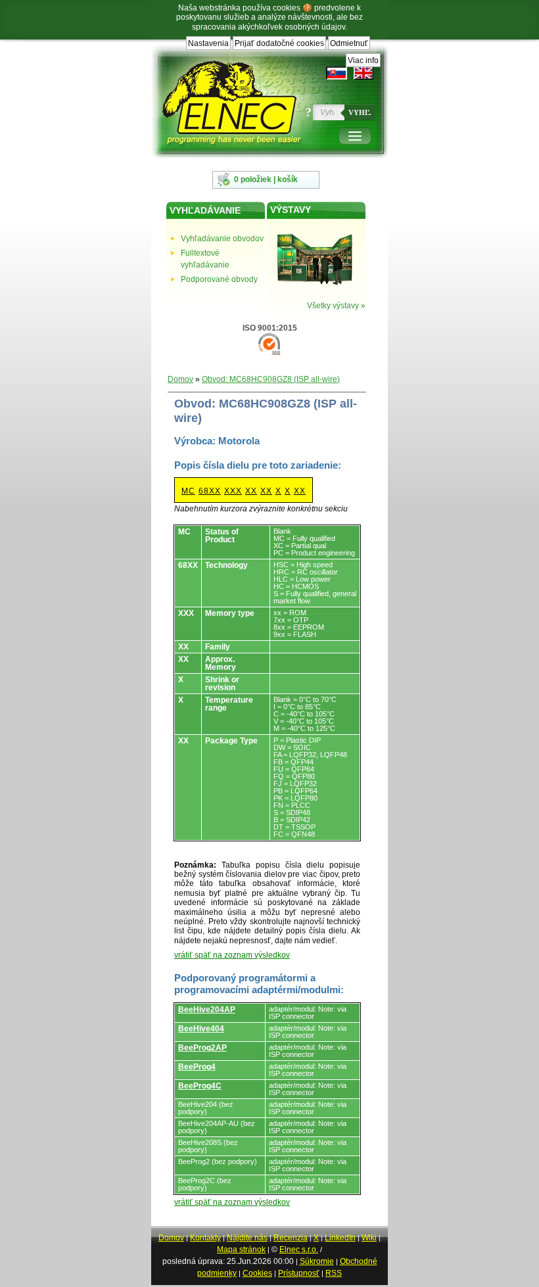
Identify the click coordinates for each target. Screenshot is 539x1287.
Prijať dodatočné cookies (279, 43)
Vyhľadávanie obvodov (222, 238)
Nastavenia (208, 43)
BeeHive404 (201, 1028)
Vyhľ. (359, 112)
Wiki (369, 1237)
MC (188, 491)
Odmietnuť (349, 43)
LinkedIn (340, 1237)
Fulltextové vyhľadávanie (205, 258)
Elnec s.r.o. (298, 1249)
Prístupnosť (298, 1273)
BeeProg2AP (202, 1047)
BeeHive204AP (206, 1009)
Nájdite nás (247, 1237)
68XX (210, 491)
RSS (333, 1273)
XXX (233, 491)
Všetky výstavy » (336, 305)
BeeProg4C (200, 1085)
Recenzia (290, 1237)
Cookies (257, 1273)
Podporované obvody (219, 279)
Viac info (363, 60)
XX (251, 491)
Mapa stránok (241, 1249)
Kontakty (205, 1237)
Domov (180, 379)
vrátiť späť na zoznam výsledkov (232, 955)
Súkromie (317, 1261)
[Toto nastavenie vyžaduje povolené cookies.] (363, 73)
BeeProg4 (197, 1066)
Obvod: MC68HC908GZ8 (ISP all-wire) (271, 379)
